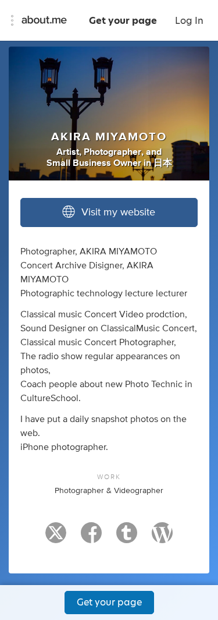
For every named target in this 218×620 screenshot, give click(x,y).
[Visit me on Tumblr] (126, 538)
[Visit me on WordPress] (162, 538)
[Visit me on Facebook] (91, 538)
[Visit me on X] (55, 538)
